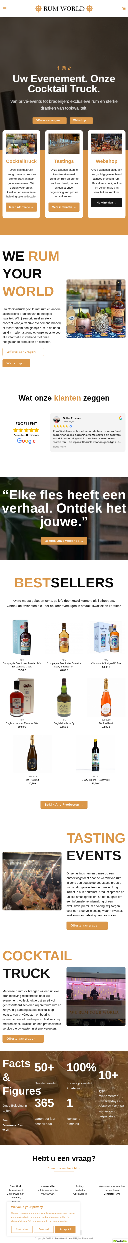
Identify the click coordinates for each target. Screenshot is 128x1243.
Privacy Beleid (112, 1190)
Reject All (44, 1229)
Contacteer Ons (112, 1193)
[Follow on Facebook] (58, 69)
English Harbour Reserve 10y (22, 723)
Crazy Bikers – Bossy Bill (96, 779)
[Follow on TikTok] (70, 69)
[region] (43, 1219)
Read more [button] (59, 446)
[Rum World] (64, 8)
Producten (80, 1190)
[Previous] (7, 83)
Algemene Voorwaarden (112, 1186)
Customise (22, 1229)
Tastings (80, 1186)
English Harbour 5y (64, 723)
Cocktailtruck (80, 1193)
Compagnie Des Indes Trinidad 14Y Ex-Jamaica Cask (22, 665)
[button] (4, 8)
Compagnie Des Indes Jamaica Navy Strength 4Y (64, 665)
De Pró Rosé (106, 723)
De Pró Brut (32, 779)
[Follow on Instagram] (64, 69)
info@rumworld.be (48, 1190)
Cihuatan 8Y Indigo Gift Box (106, 663)
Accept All (65, 1229)
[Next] (121, 83)
